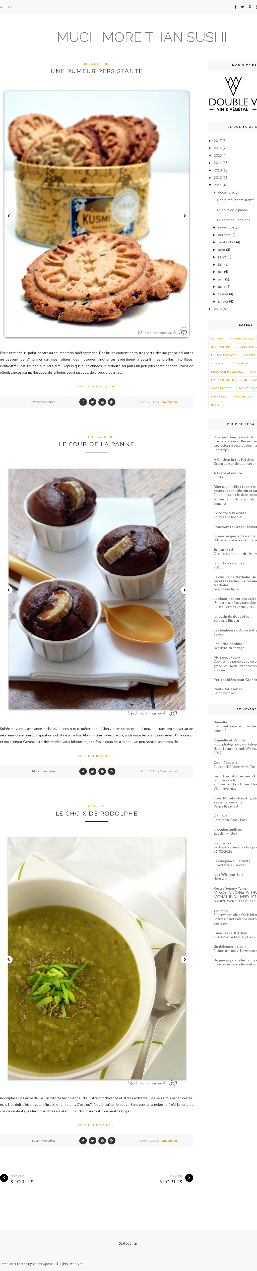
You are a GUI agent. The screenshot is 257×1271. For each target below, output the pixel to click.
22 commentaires (43, 402)
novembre (226, 227)
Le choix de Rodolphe (96, 813)
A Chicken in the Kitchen (234, 459)
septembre (227, 242)
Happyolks (222, 843)
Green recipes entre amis (234, 536)
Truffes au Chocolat (228, 517)
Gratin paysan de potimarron (235, 463)
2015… (219, 567)
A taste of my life (228, 473)
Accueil (7, 7)
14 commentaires (43, 771)
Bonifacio (220, 477)
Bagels (218, 634)
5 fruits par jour (96, 436)
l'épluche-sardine (228, 644)
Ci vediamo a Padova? (230, 865)
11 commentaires (43, 1140)
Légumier (96, 806)
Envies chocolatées (224, 355)
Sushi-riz (217, 363)
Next (184, 215)
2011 (218, 185)
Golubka (221, 816)
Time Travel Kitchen (230, 933)
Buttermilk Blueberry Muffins (234, 767)
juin (221, 264)
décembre (226, 192)
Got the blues (239, 363)
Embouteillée (242, 396)
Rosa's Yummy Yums (230, 888)
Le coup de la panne (97, 444)
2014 (218, 162)
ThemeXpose (43, 1263)
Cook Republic (225, 762)
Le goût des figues (227, 589)
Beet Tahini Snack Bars (230, 820)
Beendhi (220, 722)
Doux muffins (96, 63)
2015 (218, 155)
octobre (224, 235)
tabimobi (221, 910)
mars (222, 286)
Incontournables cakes (227, 371)
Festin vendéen (225, 693)
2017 (218, 140)
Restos (215, 404)
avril (221, 279)
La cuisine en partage (229, 648)
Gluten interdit (221, 388)
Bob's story (219, 396)
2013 (218, 170)
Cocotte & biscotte (230, 513)
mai (221, 271)
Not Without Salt (228, 874)
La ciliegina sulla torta (232, 861)
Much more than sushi (142, 37)
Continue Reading (95, 386)
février (223, 294)
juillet (222, 257)
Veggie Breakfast (226, 806)
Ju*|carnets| (223, 549)
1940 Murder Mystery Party (234, 937)
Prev (9, 215)
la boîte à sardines (229, 563)
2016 (218, 148)
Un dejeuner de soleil (231, 946)
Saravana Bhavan (226, 620)
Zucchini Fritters (226, 833)
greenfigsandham (228, 829)
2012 (218, 177)
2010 (218, 309)
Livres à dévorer (222, 379)
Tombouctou (168, 402)
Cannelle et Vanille (229, 740)
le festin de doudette (231, 616)
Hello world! (223, 879)
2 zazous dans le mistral (233, 437)
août (222, 249)
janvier (223, 301)
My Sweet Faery (227, 657)
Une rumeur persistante (97, 71)
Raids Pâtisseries (228, 689)
